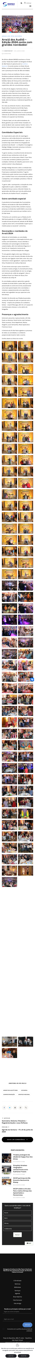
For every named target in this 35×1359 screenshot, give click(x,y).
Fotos (13, 36)
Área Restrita (17, 1297)
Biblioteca (17, 1287)
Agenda (17, 1293)
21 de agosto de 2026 (19, 1161)
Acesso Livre (6, 36)
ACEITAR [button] (11, 1356)
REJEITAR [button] (23, 1356)
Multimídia (18, 36)
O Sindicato (17, 1280)
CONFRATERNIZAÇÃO (9, 1094)
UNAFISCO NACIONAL (24, 1094)
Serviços (17, 1290)
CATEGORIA (24, 1090)
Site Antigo (17, 1303)
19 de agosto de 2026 (19, 1174)
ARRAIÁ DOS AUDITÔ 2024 (10, 1090)
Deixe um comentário (16, 1139)
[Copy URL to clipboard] (26, 1107)
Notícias (17, 1284)
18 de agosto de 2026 (19, 1185)
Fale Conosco (17, 1300)
